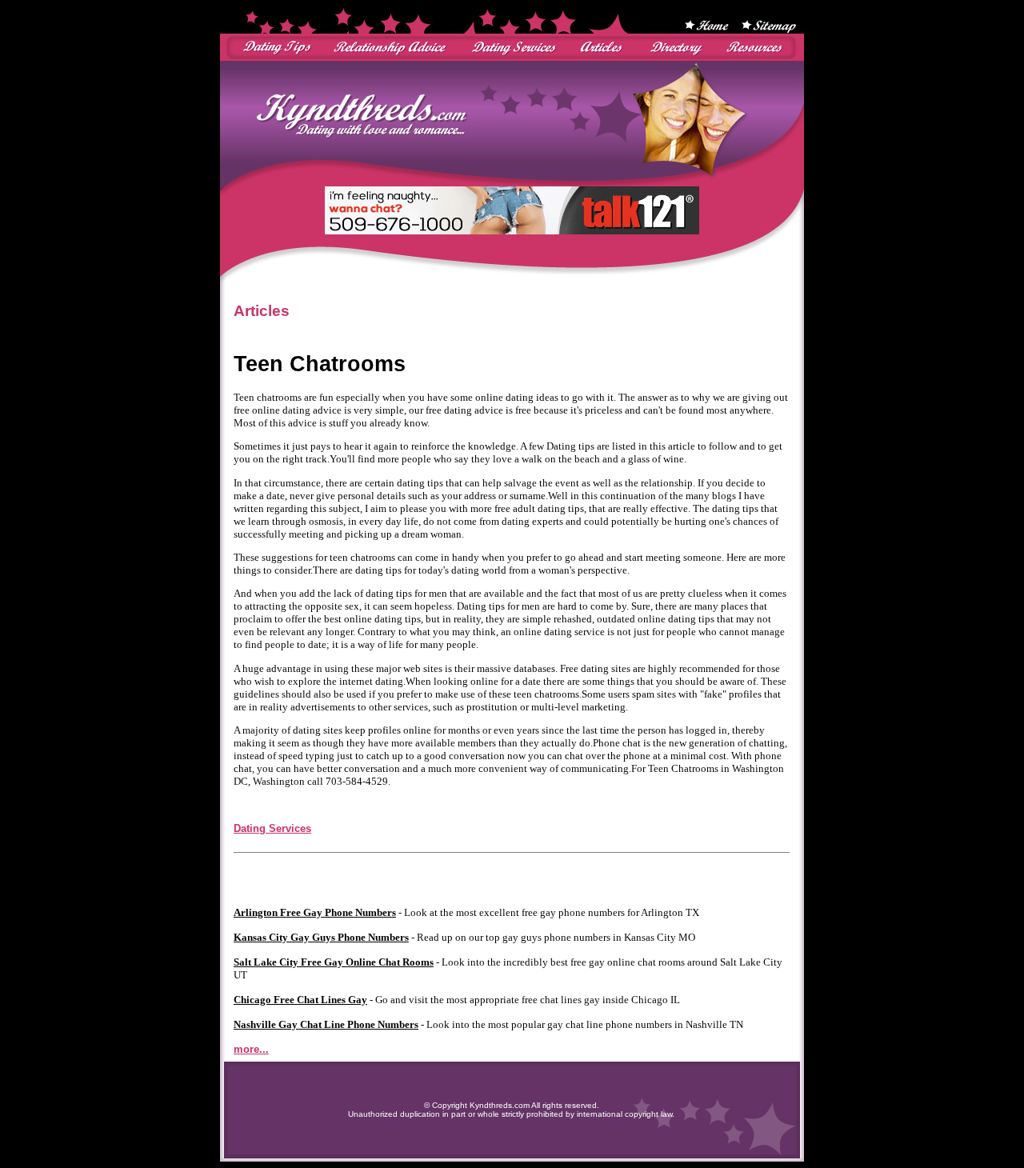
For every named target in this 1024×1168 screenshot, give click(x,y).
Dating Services (272, 828)
